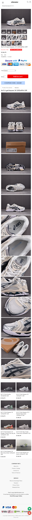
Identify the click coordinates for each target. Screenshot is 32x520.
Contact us (16, 470)
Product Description (7, 87)
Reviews (17, 87)
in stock (9, 56)
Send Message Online (16, 496)
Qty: (2, 76)
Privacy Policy (16, 485)
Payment (16, 483)
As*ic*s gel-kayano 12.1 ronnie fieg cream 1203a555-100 (22, 414)
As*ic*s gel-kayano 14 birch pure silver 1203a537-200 (8, 453)
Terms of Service (16, 472)
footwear (7, 5)
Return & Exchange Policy (16, 480)
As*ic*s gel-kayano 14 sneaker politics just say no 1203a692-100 (8, 433)
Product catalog (16, 468)
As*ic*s (12, 5)
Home (3, 5)
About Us (16, 466)
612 (5, 55)
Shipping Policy (16, 487)
